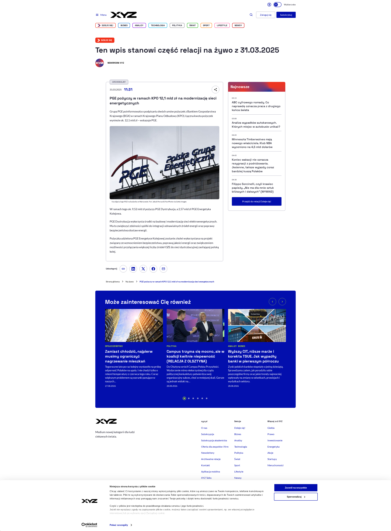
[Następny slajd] (282, 301)
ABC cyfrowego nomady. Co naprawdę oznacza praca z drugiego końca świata (256, 106)
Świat (192, 25)
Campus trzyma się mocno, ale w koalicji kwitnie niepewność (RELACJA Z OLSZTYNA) (195, 356)
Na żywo (130, 281)
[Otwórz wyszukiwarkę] (251, 15)
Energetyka (273, 446)
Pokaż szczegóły (119, 525)
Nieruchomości (275, 465)
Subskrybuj (286, 14)
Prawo (270, 434)
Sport (206, 25)
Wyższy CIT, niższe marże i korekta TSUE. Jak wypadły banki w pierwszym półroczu (253, 356)
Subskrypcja (207, 434)
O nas (204, 427)
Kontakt (205, 465)
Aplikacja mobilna (210, 471)
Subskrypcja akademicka (214, 440)
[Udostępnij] (215, 89)
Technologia (158, 25)
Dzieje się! (107, 25)
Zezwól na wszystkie (296, 487)
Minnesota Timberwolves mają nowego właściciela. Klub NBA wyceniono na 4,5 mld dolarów (252, 143)
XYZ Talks (206, 477)
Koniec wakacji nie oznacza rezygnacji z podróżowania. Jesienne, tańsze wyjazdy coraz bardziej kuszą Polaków (253, 165)
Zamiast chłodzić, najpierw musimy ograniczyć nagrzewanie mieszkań (129, 356)
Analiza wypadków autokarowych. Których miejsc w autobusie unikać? (256, 124)
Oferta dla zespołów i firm (214, 446)
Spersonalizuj (294, 496)
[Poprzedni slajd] (272, 301)
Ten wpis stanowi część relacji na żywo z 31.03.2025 (187, 50)
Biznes (124, 25)
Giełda (270, 427)
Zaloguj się (265, 14)
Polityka (177, 25)
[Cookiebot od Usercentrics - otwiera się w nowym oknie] (89, 525)
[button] (184, 398)
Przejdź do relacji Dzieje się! (256, 201)
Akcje (270, 452)
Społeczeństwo (114, 346)
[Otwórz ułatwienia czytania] (269, 5)
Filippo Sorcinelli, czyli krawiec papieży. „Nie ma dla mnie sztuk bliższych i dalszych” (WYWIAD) (253, 187)
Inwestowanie (274, 440)
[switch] (277, 4)
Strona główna (113, 281)
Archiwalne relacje (211, 459)
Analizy (139, 25)
